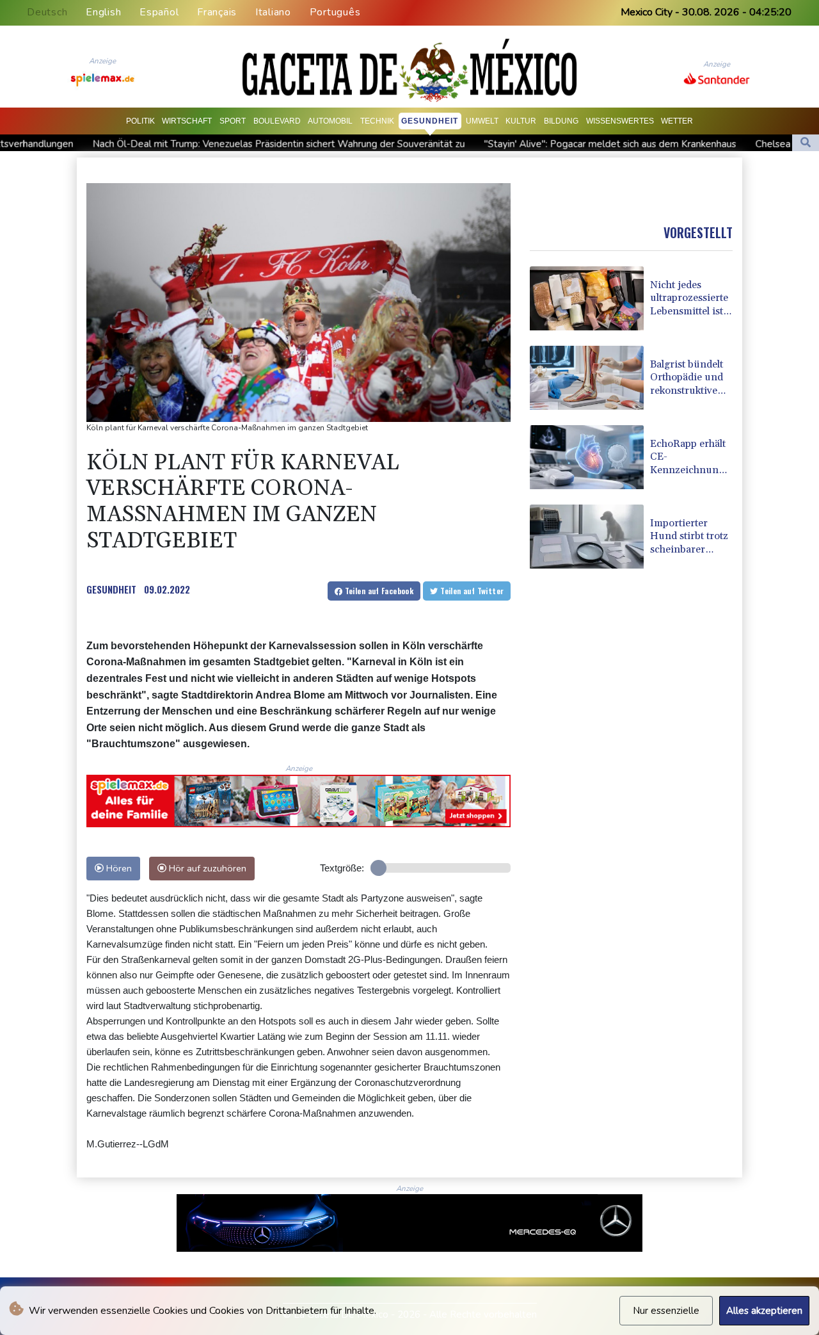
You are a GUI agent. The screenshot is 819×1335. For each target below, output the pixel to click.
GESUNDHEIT (111, 589)
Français (217, 12)
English (103, 12)
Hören (118, 868)
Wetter (677, 121)
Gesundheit (429, 121)
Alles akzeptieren (764, 1310)
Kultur (520, 121)
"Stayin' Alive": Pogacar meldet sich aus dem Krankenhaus (536, 144)
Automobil (330, 121)
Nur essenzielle (666, 1310)
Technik (377, 121)
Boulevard (277, 121)
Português (335, 12)
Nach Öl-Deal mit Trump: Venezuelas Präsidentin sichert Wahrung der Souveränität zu (205, 144)
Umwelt (482, 121)
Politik (140, 121)
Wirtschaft (187, 121)
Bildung (561, 121)
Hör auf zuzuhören (206, 868)
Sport (232, 121)
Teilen (377, 590)
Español (159, 12)
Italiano (273, 12)
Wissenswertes (620, 121)
